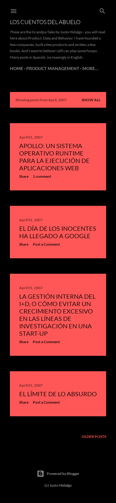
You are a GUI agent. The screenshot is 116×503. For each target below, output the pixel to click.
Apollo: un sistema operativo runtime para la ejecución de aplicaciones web (54, 157)
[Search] (102, 10)
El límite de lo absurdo (58, 393)
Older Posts (94, 436)
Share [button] (23, 176)
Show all (91, 100)
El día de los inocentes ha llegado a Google (57, 232)
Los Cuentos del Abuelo (45, 22)
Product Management (52, 68)
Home (16, 68)
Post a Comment (46, 244)
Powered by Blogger (63, 473)
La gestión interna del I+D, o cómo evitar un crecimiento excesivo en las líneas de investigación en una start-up (57, 315)
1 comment (42, 176)
